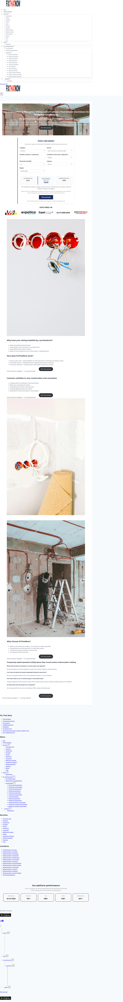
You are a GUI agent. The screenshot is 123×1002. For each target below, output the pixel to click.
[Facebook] (1, 921)
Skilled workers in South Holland (12, 873)
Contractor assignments (13, 64)
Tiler (6, 40)
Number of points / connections (29, 154)
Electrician (8, 26)
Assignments (9, 783)
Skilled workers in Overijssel (11, 867)
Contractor (8, 28)
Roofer (7, 38)
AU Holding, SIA (7, 729)
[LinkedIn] (2, 921)
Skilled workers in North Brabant (12, 863)
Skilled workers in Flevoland (11, 855)
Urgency (49, 161)
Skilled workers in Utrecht (10, 869)
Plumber (7, 21)
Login (4, 772)
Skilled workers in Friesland (10, 854)
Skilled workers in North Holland (12, 865)
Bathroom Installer (9, 30)
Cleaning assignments (13, 62)
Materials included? (25, 161)
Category (22, 148)
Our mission (6, 723)
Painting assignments (13, 60)
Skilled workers (8, 11)
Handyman (8, 20)
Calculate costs (9, 16)
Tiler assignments (12, 66)
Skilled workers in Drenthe (10, 852)
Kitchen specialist (9, 33)
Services (5, 745)
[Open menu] (1, 94)
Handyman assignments (13, 56)
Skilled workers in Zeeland (10, 871)
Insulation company (10, 32)
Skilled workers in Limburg (10, 861)
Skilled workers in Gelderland (11, 857)
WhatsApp (6, 727)
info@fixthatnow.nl (8, 725)
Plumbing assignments (13, 58)
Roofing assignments (13, 68)
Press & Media (7, 719)
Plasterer (7, 36)
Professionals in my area (10, 850)
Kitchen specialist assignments (15, 72)
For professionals (9, 48)
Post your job (3, 84)
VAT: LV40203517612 (9, 732)
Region (22, 168)
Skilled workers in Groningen (11, 859)
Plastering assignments (13, 70)
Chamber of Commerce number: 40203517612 (16, 731)
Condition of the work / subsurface (57, 154)
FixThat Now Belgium (9, 875)
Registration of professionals (11, 50)
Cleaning (7, 18)
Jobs (5, 10)
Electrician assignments (13, 54)
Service (49, 148)
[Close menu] (0, 926)
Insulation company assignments (15, 74)
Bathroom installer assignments (15, 76)
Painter (7, 24)
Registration (8, 44)
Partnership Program (9, 721)
